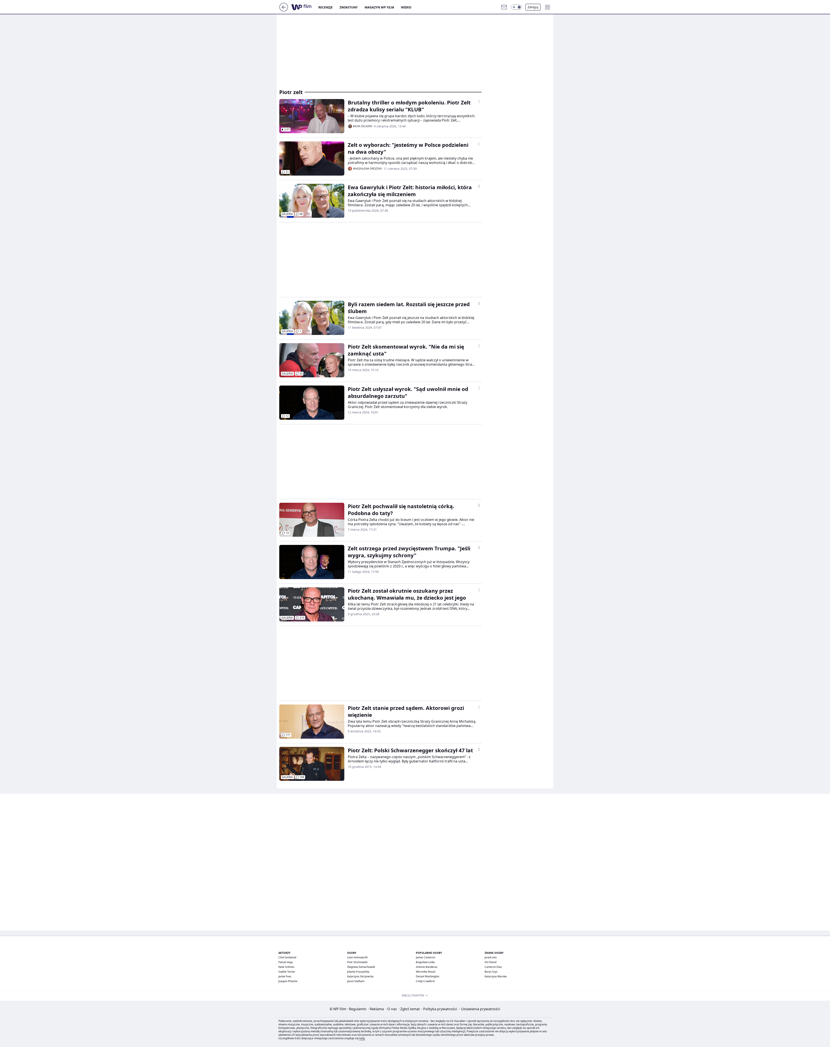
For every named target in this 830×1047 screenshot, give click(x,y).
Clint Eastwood (287, 957)
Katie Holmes (286, 967)
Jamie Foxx (284, 976)
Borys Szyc (491, 971)
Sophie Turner (286, 971)
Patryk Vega (285, 962)
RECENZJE (325, 7)
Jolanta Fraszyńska (358, 971)
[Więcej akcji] (479, 101)
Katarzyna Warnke (496, 976)
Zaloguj (533, 7)
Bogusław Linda (425, 962)
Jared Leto (491, 957)
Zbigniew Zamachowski (361, 967)
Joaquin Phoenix (287, 981)
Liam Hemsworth (357, 957)
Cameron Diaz (493, 967)
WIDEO (406, 7)
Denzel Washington (427, 976)
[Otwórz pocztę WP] (504, 7)
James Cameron (425, 957)
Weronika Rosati (425, 971)
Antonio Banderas (426, 967)
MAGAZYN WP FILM (379, 7)
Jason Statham (355, 981)
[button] (516, 7)
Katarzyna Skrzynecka (360, 976)
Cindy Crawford (425, 981)
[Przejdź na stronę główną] (283, 10)
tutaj (362, 1038)
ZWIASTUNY (349, 7)
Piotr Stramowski (357, 962)
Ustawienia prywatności (479, 1009)
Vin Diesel (490, 962)
